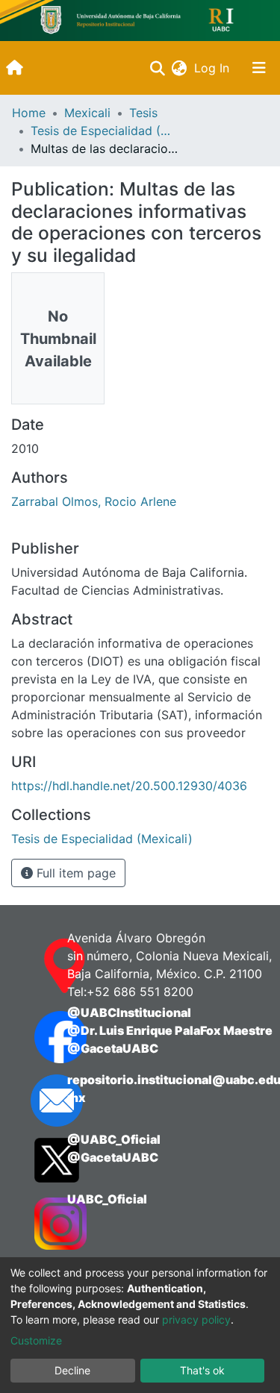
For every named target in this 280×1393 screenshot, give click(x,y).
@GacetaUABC (112, 1048)
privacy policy (196, 1319)
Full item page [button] (74, 872)
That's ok (202, 1370)
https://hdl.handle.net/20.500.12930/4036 (129, 785)
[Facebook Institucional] (36, 1037)
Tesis (143, 112)
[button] (179, 68)
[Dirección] (36, 966)
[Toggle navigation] (259, 68)
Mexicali (87, 112)
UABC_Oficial (107, 1199)
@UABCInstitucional (129, 1012)
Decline (72, 1370)
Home (29, 112)
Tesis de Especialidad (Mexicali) (105, 130)
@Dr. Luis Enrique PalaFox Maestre (170, 1030)
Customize (36, 1340)
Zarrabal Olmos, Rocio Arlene (93, 501)
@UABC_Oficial (114, 1139)
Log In (213, 67)
